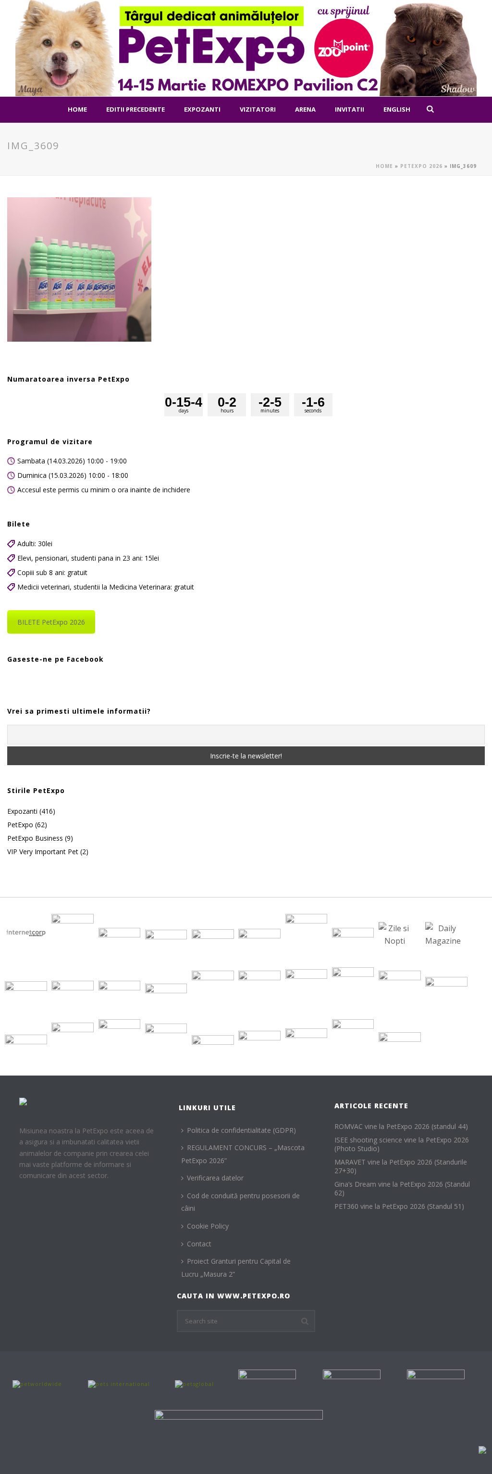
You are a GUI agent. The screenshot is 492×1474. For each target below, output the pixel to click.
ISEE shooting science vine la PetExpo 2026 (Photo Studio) (401, 1144)
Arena (305, 109)
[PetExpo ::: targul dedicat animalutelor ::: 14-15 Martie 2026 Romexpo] (246, 48)
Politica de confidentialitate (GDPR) (241, 1130)
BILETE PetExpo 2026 (51, 622)
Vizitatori (258, 109)
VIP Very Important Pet (42, 851)
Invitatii (349, 109)
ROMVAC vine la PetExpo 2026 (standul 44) (401, 1126)
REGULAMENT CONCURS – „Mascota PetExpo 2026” (243, 1154)
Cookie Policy (208, 1225)
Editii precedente (135, 109)
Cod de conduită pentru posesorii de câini (240, 1202)
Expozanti (202, 109)
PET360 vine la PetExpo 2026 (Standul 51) (399, 1206)
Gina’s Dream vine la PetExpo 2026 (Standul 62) (402, 1188)
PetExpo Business (35, 838)
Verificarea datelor (215, 1177)
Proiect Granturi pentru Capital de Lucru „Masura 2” (236, 1267)
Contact (199, 1243)
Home (77, 109)
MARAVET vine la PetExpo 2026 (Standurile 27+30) (400, 1166)
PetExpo (20, 824)
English (396, 109)
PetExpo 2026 (421, 166)
